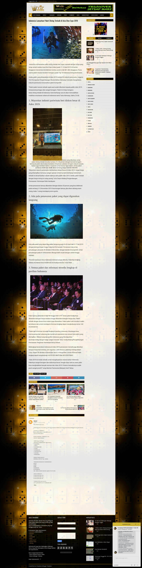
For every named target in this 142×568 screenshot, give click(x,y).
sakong (102, 15)
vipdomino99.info (95, 1)
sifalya (35, 421)
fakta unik (36, 373)
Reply (35, 485)
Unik (89, 131)
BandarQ (59, 15)
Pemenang (90, 118)
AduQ (78, 15)
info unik (43, 373)
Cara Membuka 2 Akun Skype (102, 542)
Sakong (90, 123)
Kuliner (90, 112)
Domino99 (71, 15)
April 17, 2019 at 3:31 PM (40, 422)
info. (89, 107)
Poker (65, 15)
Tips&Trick (91, 129)
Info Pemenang (36, 15)
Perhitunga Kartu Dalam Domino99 (104, 41)
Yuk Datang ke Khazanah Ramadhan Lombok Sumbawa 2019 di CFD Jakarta (55, 398)
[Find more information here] (126, 544)
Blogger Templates (47, 566)
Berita (44, 15)
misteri (90, 115)
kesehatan (90, 109)
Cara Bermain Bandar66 (101, 549)
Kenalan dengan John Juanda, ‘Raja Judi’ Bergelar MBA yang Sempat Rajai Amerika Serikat (36, 398)
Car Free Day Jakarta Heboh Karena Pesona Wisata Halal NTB (75, 397)
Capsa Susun (94, 15)
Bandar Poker (85, 15)
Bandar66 (52, 15)
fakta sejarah (91, 98)
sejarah (90, 126)
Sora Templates (37, 566)
